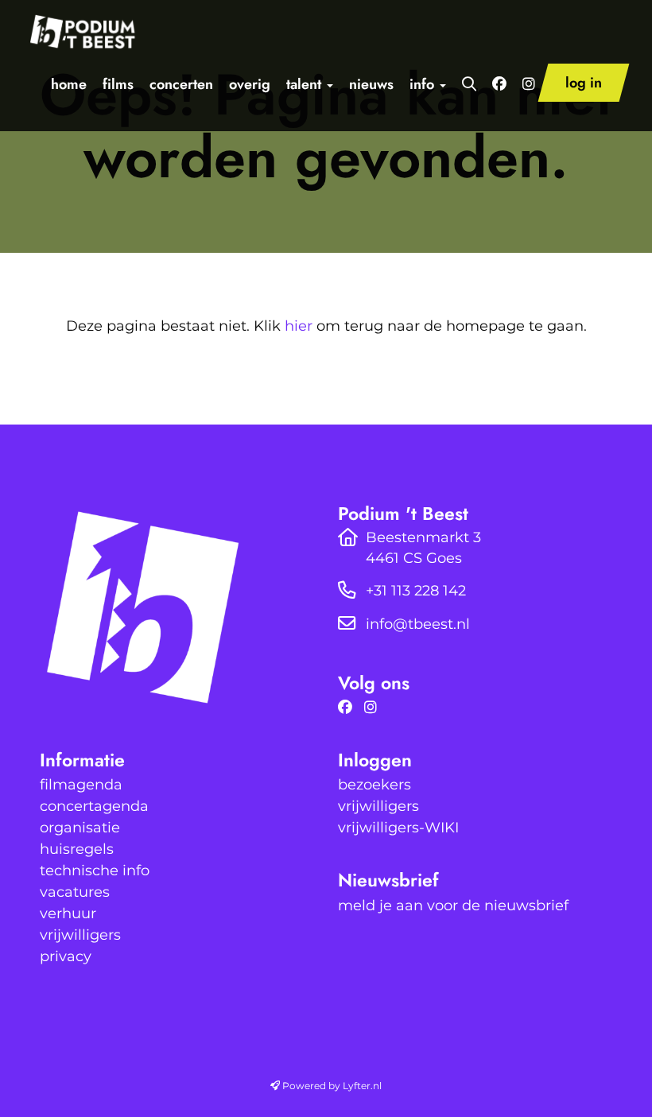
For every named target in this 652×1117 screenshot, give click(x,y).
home (69, 84)
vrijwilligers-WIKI (398, 827)
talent (305, 84)
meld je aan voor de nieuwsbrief (453, 905)
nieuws (371, 84)
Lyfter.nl (362, 1086)
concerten (181, 84)
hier (298, 326)
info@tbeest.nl (418, 624)
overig (249, 84)
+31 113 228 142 (416, 590)
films (118, 84)
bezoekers (374, 784)
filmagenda (81, 784)
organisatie (80, 827)
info (423, 84)
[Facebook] (349, 707)
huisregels (77, 849)
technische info (94, 870)
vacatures (75, 892)
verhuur (68, 913)
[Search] (469, 84)
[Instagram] (374, 707)
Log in (583, 82)
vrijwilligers (80, 935)
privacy (65, 956)
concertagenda (94, 806)
